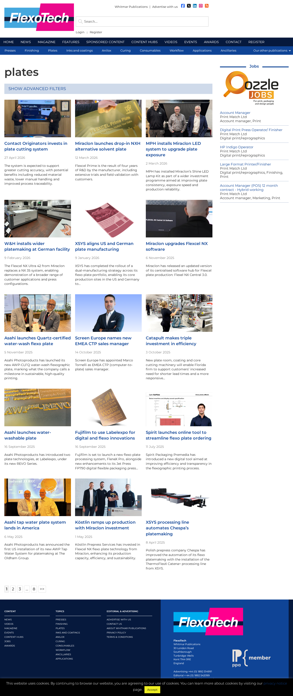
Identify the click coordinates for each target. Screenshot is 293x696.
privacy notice (275, 683)
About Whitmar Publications (126, 628)
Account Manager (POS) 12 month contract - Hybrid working (249, 187)
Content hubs (13, 636)
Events (9, 632)
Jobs (254, 66)
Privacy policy (116, 632)
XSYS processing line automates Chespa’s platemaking (167, 528)
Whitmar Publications (131, 6)
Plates (60, 628)
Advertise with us (165, 6)
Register (96, 32)
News (8, 619)
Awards (9, 645)
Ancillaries (63, 654)
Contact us (114, 623)
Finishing (62, 623)
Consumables (65, 645)
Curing (60, 641)
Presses (61, 619)
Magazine (10, 628)
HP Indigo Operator (236, 147)
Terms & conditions (120, 636)
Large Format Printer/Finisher (245, 164)
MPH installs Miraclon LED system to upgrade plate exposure (173, 149)
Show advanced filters (37, 88)
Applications (64, 658)
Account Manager (235, 112)
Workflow (63, 650)
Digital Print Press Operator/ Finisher (251, 130)
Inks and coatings (68, 632)
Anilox (60, 636)
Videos (8, 623)
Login (80, 32)
